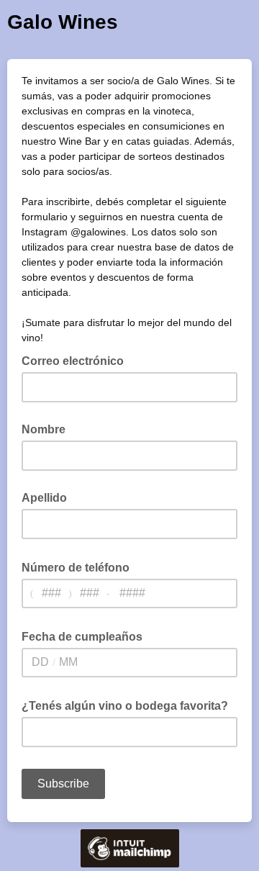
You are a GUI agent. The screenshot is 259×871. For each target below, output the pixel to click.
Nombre (43, 429)
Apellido (44, 498)
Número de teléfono (80, 566)
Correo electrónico (77, 360)
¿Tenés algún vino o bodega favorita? (129, 705)
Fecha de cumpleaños (86, 636)
